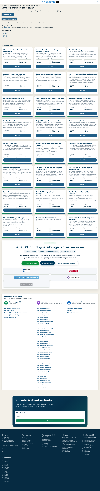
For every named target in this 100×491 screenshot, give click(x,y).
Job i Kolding (5, 468)
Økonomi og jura (66, 450)
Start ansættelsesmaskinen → (67, 263)
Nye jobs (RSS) (26, 448)
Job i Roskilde (5, 472)
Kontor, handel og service (68, 444)
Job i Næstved (5, 481)
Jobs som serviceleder (43, 374)
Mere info (17, 66)
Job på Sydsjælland (87, 447)
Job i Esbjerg (5, 465)
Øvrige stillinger (66, 451)
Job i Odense (5, 463)
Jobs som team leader (43, 380)
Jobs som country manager (44, 326)
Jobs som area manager (43, 310)
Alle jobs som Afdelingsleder (12, 308)
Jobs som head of (41, 339)
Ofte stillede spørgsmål (73, 312)
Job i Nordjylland (86, 450)
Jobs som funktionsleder (43, 336)
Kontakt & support (26, 438)
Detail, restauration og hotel (69, 437)
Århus (32, 5)
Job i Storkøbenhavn (87, 443)
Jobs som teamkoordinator (44, 382)
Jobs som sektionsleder (43, 369)
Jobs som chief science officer (45, 321)
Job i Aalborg (5, 464)
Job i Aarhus (5, 461)
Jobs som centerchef (42, 317)
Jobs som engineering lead (44, 332)
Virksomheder (45, 445)
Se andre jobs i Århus (10, 317)
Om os (69, 310)
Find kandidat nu (47, 263)
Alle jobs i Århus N (9, 310)
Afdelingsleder (25, 5)
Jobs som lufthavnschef (43, 347)
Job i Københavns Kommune (89, 437)
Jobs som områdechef (43, 354)
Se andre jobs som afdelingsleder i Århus (15, 312)
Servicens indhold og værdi (29, 443)
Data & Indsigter (46, 439)
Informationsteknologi (67, 440)
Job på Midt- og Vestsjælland (89, 446)
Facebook (2, 451)
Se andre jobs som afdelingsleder (13, 315)
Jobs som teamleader (42, 384)
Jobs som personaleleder (44, 360)
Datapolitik (24, 444)
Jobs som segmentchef (43, 365)
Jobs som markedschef (43, 350)
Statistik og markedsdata (74, 308)
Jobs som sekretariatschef (44, 367)
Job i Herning (5, 475)
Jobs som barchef (42, 312)
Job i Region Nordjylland (88, 441)
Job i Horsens (5, 480)
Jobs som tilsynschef (42, 387)
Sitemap (24, 447)
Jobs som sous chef (42, 376)
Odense (5, 35)
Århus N (38, 5)
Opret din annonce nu (30, 263)
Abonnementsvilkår (27, 440)
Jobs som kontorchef (42, 341)
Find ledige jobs (7, 14)
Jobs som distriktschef (43, 330)
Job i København (6, 460)
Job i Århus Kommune (87, 438)
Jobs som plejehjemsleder (44, 363)
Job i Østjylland (86, 451)
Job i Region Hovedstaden (88, 440)
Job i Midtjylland (86, 453)
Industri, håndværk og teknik (69, 438)
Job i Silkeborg (5, 470)
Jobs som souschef (42, 378)
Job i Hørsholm (5, 477)
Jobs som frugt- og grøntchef (45, 334)
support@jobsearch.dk (8, 441)
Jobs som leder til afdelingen (45, 345)
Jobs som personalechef (43, 358)
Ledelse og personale (13, 5)
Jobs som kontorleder (43, 343)
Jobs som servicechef (43, 371)
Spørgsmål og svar (46, 440)
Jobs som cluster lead (43, 323)
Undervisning (65, 448)
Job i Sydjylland (86, 454)
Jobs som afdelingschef (43, 308)
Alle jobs (4, 5)
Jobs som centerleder (43, 319)
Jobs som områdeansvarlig (44, 352)
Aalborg (5, 36)
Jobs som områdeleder (43, 356)
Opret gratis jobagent (9, 19)
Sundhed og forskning (67, 447)
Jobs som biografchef (43, 315)
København (6, 32)
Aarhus (5, 33)
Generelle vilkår (26, 441)
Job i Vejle (4, 471)
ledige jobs (7, 27)
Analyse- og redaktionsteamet (49, 446)
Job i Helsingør (5, 478)
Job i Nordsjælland (86, 444)
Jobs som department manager (45, 328)
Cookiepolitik (25, 446)
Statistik (44, 442)
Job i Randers (5, 467)
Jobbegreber (45, 443)
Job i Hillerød (5, 474)
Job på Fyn (85, 448)
